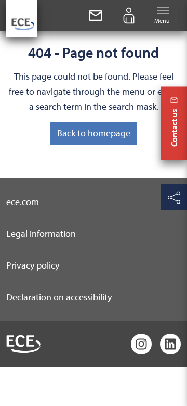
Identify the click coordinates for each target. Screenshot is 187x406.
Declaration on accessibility (59, 297)
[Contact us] (95, 15)
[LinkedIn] (170, 344)
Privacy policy (32, 265)
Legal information (41, 233)
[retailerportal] (128, 15)
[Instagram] (141, 344)
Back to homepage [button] (93, 133)
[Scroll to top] (174, 391)
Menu (162, 20)
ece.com (22, 202)
